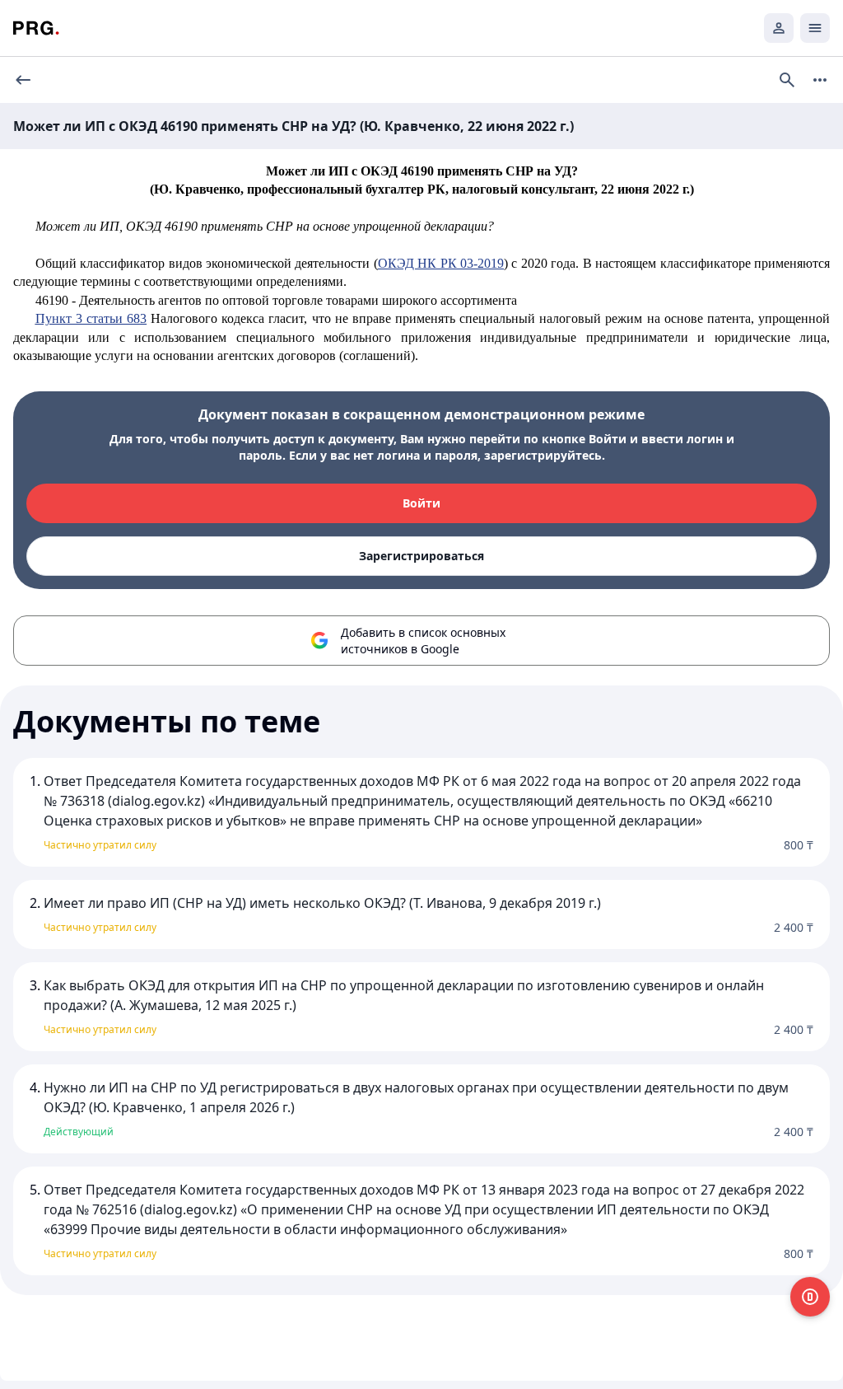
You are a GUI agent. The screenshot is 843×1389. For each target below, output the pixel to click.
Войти (421, 503)
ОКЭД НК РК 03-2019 (441, 263)
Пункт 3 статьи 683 (91, 318)
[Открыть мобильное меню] (815, 28)
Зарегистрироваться (421, 556)
